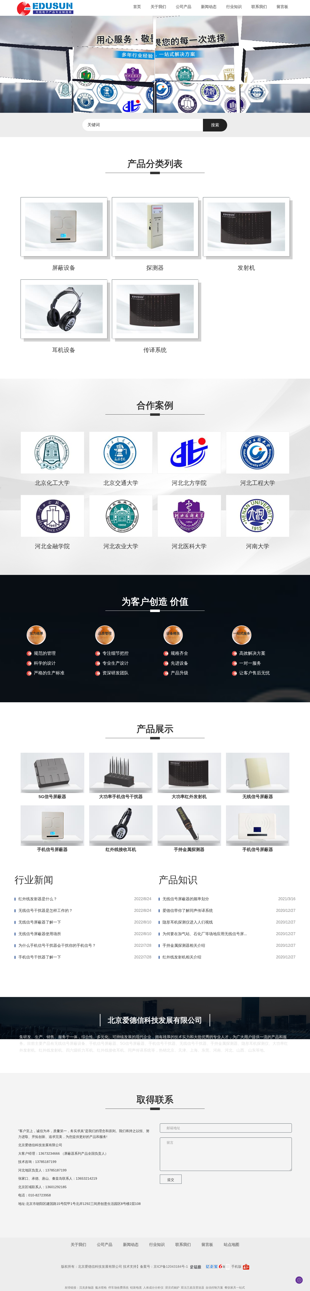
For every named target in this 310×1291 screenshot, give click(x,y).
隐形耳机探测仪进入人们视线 (188, 922)
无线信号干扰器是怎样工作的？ (45, 910)
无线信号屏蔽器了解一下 (39, 922)
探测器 (155, 267)
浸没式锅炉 (172, 1287)
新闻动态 (209, 7)
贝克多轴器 (86, 1287)
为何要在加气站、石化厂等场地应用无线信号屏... (205, 934)
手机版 (236, 1266)
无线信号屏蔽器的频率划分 (186, 899)
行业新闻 (34, 880)
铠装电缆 (136, 1287)
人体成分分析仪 (153, 1287)
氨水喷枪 (101, 1287)
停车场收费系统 (118, 1287)
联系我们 (259, 7)
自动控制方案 (214, 1287)
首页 (137, 7)
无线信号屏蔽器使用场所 (39, 934)
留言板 (282, 7)
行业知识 (234, 7)
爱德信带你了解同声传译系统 (188, 910)
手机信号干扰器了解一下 (39, 957)
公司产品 (183, 7)
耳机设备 (63, 350)
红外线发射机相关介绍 (182, 957)
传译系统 (155, 350)
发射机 (246, 267)
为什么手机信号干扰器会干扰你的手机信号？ (57, 945)
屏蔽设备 (63, 267)
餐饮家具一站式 (235, 1287)
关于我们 (158, 7)
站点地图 (231, 1244)
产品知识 (178, 880)
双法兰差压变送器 (192, 1287)
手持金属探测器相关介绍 (184, 945)
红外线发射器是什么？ (37, 899)
